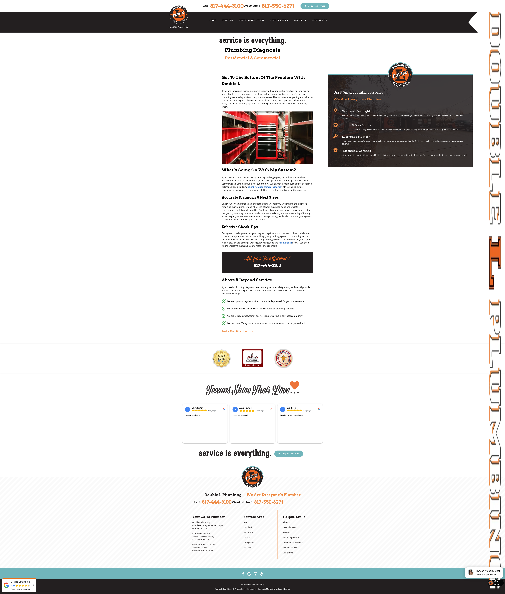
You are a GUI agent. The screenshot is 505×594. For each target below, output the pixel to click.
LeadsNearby (284, 589)
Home (212, 20)
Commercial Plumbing (293, 542)
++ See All (248, 547)
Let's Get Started (235, 331)
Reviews (286, 532)
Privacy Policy (240, 589)
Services (227, 20)
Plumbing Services (291, 537)
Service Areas (279, 20)
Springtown (249, 542)
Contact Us (319, 20)
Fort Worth (248, 532)
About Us (300, 20)
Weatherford (249, 527)
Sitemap (252, 589)
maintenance (285, 242)
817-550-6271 (278, 6)
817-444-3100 (227, 6)
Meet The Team (290, 527)
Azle (245, 522)
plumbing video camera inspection (265, 186)
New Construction (251, 20)
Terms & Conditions (224, 589)
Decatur (247, 537)
